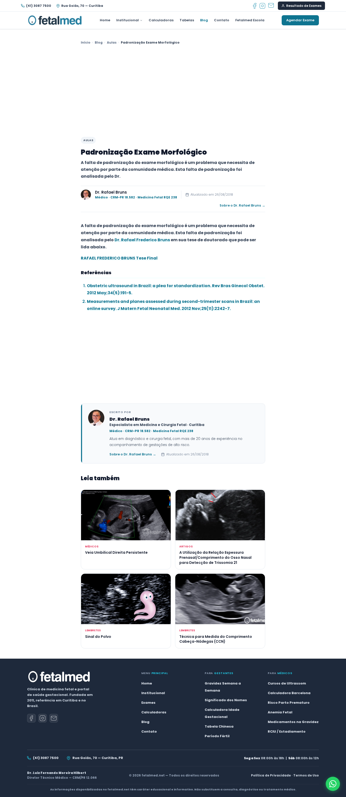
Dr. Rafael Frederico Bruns (142, 240)
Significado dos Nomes (226, 700)
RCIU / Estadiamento (286, 731)
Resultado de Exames (303, 6)
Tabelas (187, 20)
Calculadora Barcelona (289, 693)
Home (105, 20)
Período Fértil (217, 736)
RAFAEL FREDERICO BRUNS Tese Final (119, 258)
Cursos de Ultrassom (287, 683)
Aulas (112, 42)
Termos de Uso (306, 775)
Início (85, 42)
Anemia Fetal (280, 712)
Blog (204, 20)
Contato (221, 20)
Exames (148, 702)
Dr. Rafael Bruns (111, 192)
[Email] (271, 6)
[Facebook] (255, 6)
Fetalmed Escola (249, 20)
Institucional (127, 20)
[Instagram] (262, 6)
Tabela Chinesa (219, 726)
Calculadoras (161, 20)
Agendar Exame (300, 20)
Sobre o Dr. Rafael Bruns (242, 205)
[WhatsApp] (333, 784)
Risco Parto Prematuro (289, 702)
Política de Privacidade (271, 775)
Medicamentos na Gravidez (293, 721)
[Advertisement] (173, 91)
